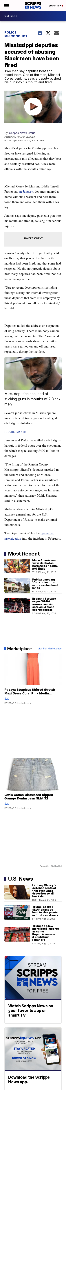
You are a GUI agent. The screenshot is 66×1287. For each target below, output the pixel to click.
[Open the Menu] (6, 5)
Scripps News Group (22, 133)
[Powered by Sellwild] (56, 866)
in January (26, 191)
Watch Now (55, 6)
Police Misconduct (16, 34)
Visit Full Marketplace (50, 648)
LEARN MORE (15, 431)
